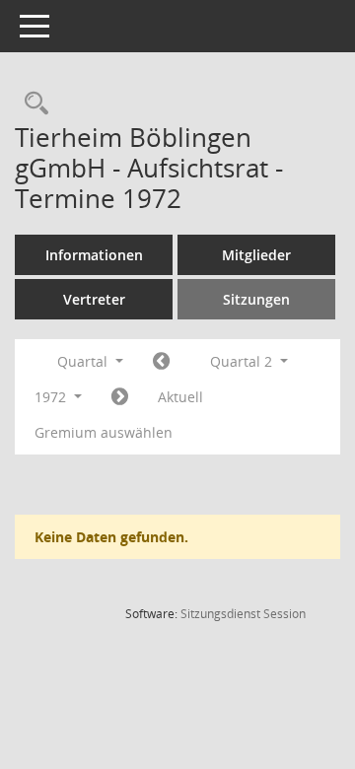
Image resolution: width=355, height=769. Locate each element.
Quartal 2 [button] (243, 361)
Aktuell (180, 396)
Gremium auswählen (104, 432)
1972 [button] (52, 396)
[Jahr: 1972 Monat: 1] (161, 362)
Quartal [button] (84, 361)
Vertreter (94, 299)
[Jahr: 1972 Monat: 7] (120, 397)
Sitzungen (256, 299)
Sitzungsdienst (243, 613)
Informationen (94, 254)
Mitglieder (256, 254)
